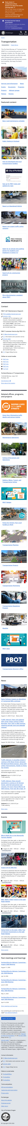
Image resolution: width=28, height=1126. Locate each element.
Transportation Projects (10, 565)
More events (4, 950)
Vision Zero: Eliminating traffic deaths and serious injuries (12, 416)
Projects (4, 90)
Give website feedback (11, 1012)
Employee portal (5, 1103)
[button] (21, 33)
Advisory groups (14, 90)
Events (3, 87)
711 (10, 1037)
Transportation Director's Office (12, 669)
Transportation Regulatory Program (11, 607)
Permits (11, 94)
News (22, 83)
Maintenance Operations (10, 437)
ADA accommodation (7, 1087)
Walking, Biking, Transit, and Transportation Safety (11, 481)
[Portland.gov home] (7, 33)
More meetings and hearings (9, 1006)
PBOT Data (6, 649)
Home (3, 37)
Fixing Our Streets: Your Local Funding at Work (12, 524)
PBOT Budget (6, 502)
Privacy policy (5, 1093)
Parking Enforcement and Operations (10, 459)
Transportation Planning (10, 545)
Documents (12, 87)
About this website (6, 1100)
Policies (3, 94)
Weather (5, 628)
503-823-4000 (22, 1035)
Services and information (9, 83)
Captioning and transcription (9, 1090)
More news (4, 809)
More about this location (8, 383)
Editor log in (4, 1106)
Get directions (5, 381)
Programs (21, 87)
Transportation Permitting (11, 586)
